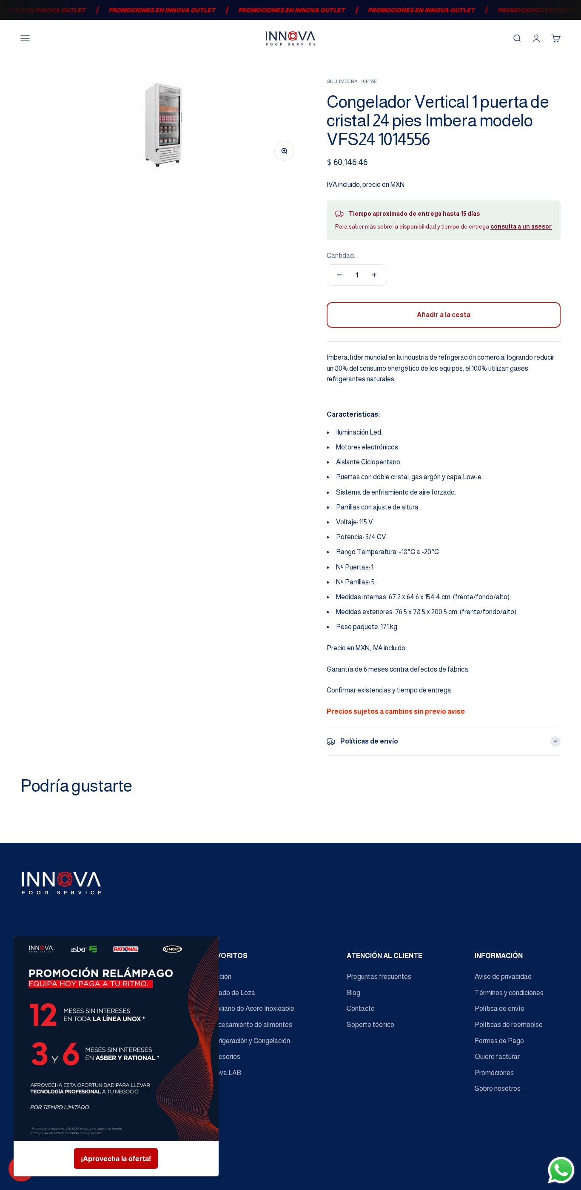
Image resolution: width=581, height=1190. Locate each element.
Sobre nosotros (498, 1088)
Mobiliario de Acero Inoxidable (251, 1008)
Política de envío (499, 1008)
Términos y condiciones (509, 992)
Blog (353, 992)
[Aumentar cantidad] (374, 275)
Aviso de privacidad (503, 976)
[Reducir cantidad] (339, 275)
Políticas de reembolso (509, 1024)
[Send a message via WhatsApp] (561, 1170)
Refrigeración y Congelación (249, 1040)
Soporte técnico (370, 1024)
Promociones (494, 1072)
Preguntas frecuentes (379, 976)
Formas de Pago (499, 1040)
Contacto (361, 1008)
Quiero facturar (497, 1056)
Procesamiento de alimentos (250, 1024)
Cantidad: (341, 255)
